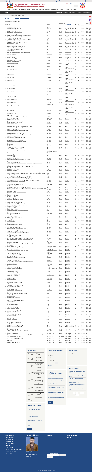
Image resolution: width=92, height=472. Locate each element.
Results (49, 366)
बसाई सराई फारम (72, 361)
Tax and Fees (9, 453)
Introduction (14, 9)
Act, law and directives (11, 451)
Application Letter (10, 443)
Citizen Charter (9, 441)
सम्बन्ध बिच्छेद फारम (73, 359)
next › (82, 392)
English (66, 3)
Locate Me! (62, 455)
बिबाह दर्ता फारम (72, 357)
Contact (67, 9)
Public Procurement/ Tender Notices (14, 449)
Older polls (50, 365)
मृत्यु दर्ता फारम (72, 363)
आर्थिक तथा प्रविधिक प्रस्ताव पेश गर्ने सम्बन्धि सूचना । (61, 12)
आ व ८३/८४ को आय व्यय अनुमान (33, 413)
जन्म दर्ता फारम (72, 355)
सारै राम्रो (51, 355)
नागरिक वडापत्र (74, 9)
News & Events (9, 447)
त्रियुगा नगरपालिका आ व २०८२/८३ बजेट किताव (35, 420)
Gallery (61, 9)
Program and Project (24, 9)
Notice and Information (52, 9)
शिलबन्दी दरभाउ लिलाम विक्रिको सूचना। (54, 383)
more (30, 429)
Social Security (9, 439)
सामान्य (51, 358)
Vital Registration (10, 437)
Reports (33, 9)
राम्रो (50, 357)
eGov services (40, 9)
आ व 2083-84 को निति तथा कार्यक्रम (34, 409)
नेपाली (71, 3)
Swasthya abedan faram (74, 382)
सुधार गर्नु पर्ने (52, 360)
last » (77, 395)
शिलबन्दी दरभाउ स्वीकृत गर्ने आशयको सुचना (80, 12)
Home (8, 9)
